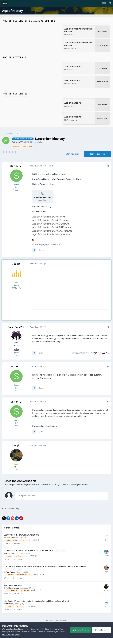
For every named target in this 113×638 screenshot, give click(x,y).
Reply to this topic (97, 154)
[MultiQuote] (34, 250)
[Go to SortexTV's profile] (6, 140)
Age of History (12, 11)
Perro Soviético (12, 538)
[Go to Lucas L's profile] (106, 602)
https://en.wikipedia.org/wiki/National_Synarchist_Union (56, 179)
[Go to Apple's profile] (106, 586)
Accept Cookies (82, 630)
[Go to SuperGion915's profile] (16, 337)
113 (17, 353)
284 (17, 285)
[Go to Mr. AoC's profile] (16, 273)
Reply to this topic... (28, 496)
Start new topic (72, 154)
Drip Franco (10, 572)
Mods (39, 142)
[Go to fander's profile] (106, 536)
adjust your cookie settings (16, 632)
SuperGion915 (16, 327)
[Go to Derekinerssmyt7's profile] (106, 552)
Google (16, 263)
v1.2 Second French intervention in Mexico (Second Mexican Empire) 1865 (36, 601)
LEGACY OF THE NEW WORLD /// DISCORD (21, 535)
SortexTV (18, 142)
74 (17, 467)
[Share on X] (4, 518)
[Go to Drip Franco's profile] (106, 567)
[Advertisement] (64, 290)
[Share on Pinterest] (21, 518)
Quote (41, 250)
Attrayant (9, 604)
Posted (38, 166)
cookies (18, 629)
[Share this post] (108, 166)
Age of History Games (11, 634)
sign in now (61, 484)
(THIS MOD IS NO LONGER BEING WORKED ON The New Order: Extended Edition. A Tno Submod (45, 566)
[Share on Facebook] (8, 518)
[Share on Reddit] (12, 518)
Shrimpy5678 (77, 353)
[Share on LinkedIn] (17, 518)
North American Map (12, 585)
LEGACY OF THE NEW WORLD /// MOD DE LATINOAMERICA (29, 551)
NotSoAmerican (12, 588)
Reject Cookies (101, 630)
